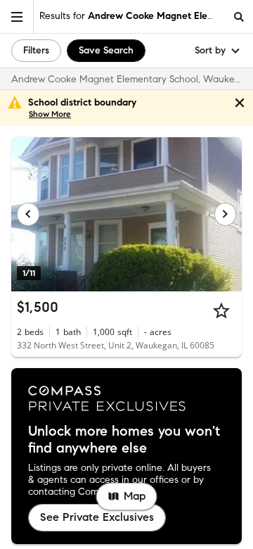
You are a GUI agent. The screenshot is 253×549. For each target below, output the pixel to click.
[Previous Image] (28, 214)
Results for (132, 16)
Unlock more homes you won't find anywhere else (124, 440)
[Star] (221, 310)
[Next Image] (225, 214)
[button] (17, 16)
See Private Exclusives (97, 517)
